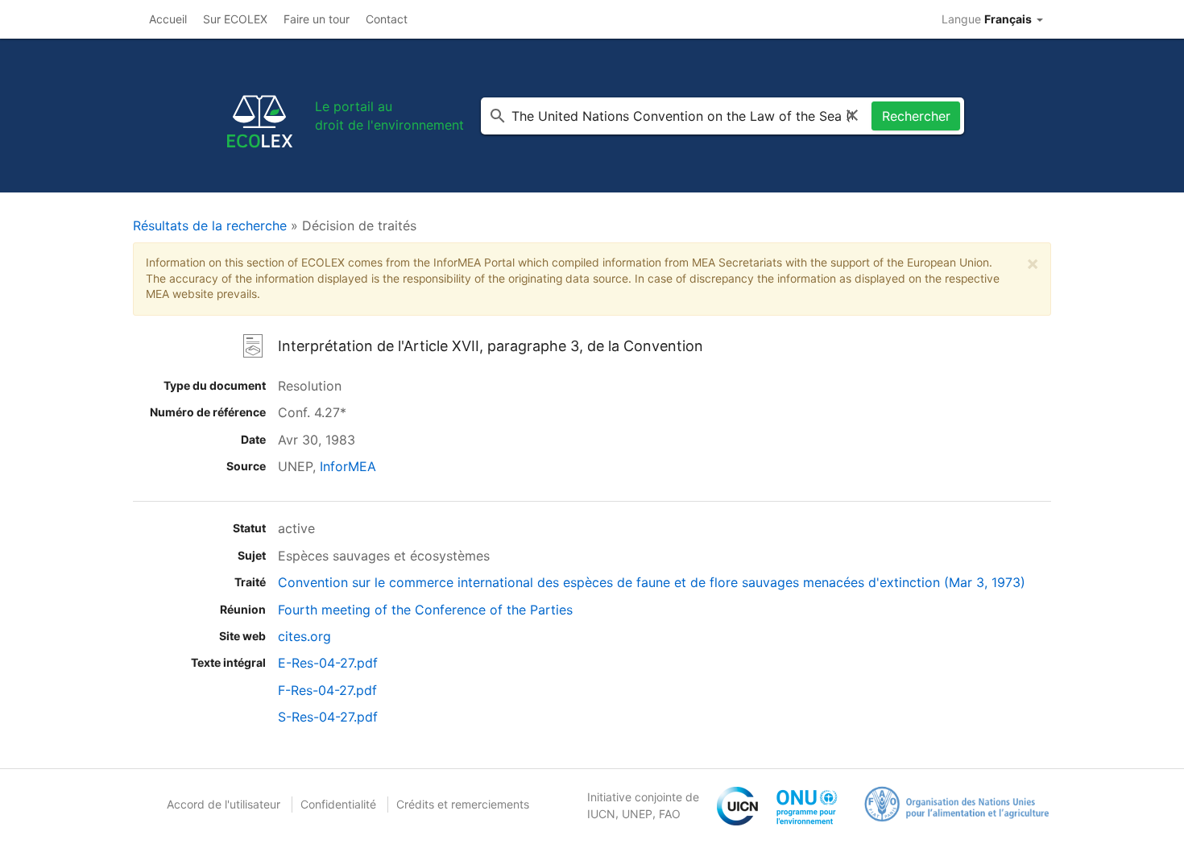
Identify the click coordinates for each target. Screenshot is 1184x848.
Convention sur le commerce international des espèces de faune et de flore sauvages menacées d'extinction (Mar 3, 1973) (651, 582)
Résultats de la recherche (210, 225)
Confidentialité (338, 804)
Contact (387, 19)
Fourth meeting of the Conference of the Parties (425, 610)
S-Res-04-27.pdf (328, 717)
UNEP (637, 814)
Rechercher (916, 116)
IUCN (601, 814)
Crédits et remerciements (462, 804)
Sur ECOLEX (235, 19)
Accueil (168, 19)
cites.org (304, 636)
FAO (670, 814)
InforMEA (348, 466)
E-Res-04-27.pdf (328, 663)
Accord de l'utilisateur (223, 804)
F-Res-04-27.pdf (327, 690)
